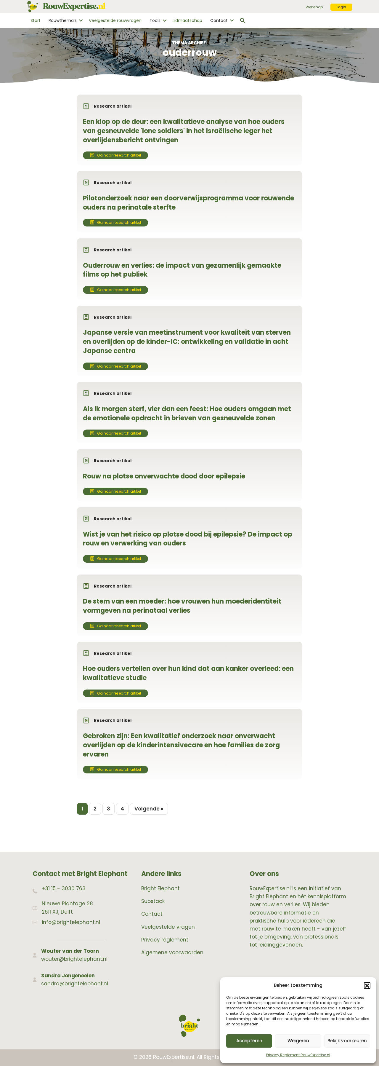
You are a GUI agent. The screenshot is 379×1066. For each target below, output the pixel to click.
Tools (155, 20)
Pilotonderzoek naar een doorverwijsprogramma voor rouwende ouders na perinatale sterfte (188, 203)
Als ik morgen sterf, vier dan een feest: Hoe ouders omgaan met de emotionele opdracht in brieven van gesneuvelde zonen (187, 413)
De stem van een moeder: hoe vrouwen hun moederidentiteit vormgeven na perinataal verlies (182, 606)
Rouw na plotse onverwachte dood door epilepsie (164, 476)
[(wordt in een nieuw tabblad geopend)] (189, 1025)
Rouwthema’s (63, 20)
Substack (153, 901)
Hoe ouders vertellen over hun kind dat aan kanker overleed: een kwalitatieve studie (188, 673)
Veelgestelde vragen (168, 927)
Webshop (314, 6)
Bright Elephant (160, 888)
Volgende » (148, 808)
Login (341, 6)
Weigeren (298, 1041)
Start (35, 20)
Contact (219, 20)
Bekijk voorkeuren (347, 1041)
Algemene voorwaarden (172, 952)
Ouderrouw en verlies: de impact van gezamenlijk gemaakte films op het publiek (182, 270)
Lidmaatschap (187, 20)
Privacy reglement (164, 939)
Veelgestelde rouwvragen (115, 20)
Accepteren (249, 1041)
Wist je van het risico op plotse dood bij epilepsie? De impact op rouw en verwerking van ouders (187, 539)
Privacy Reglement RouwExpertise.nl (298, 1054)
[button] (367, 985)
